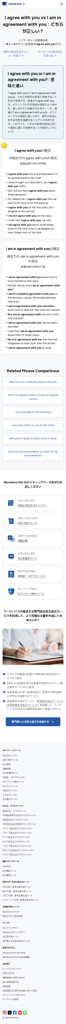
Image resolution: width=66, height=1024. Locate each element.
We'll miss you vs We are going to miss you (33, 381)
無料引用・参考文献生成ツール (16, 882)
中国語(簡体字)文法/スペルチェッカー (20, 815)
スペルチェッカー (10, 795)
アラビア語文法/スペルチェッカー (18, 846)
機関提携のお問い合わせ (14, 977)
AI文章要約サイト (27, 558)
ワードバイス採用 (10, 999)
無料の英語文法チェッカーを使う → (15, 53)
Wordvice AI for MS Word (14, 953)
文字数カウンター (10, 799)
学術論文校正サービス (49, 701)
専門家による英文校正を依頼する (30, 721)
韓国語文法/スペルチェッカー (16, 820)
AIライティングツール (11, 750)
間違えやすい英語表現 (13, 916)
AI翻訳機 (23, 540)
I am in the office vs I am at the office (33, 425)
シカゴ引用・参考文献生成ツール (18, 895)
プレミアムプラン (10, 928)
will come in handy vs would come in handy (33, 438)
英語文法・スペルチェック (14, 811)
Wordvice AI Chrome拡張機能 (16, 957)
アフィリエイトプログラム (14, 995)
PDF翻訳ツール (9, 871)
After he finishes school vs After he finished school (33, 397)
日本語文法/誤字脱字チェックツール (19, 824)
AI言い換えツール (27, 523)
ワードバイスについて (12, 969)
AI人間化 (7, 764)
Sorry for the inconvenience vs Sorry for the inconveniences (33, 453)
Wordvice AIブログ (11, 912)
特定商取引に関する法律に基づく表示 (20, 990)
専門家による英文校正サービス (17, 941)
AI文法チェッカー (10, 755)
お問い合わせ (8, 973)
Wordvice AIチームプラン (14, 932)
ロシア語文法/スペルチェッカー (17, 841)
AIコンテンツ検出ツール (31, 593)
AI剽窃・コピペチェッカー (32, 576)
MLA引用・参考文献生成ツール (17, 891)
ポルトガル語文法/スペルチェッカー (18, 850)
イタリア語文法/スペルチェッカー (18, 854)
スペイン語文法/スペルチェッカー (18, 828)
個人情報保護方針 (11, 982)
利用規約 (7, 986)
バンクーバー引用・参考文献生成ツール (20, 900)
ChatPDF (7, 866)
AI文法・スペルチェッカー (13, 806)
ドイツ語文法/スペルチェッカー (17, 837)
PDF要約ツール (9, 875)
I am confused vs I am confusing (33, 412)
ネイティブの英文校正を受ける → (50, 53)
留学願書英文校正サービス (22, 705)
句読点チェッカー (10, 790)
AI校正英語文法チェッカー (32, 505)
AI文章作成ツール (10, 936)
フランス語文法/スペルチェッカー (18, 833)
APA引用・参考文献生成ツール (17, 887)
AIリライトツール (10, 786)
